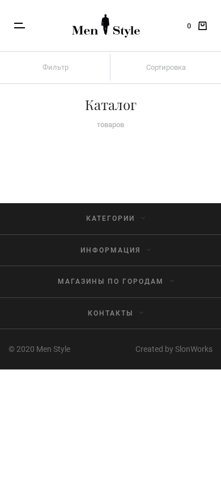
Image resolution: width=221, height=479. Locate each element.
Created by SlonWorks (173, 349)
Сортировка (166, 67)
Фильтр (55, 67)
